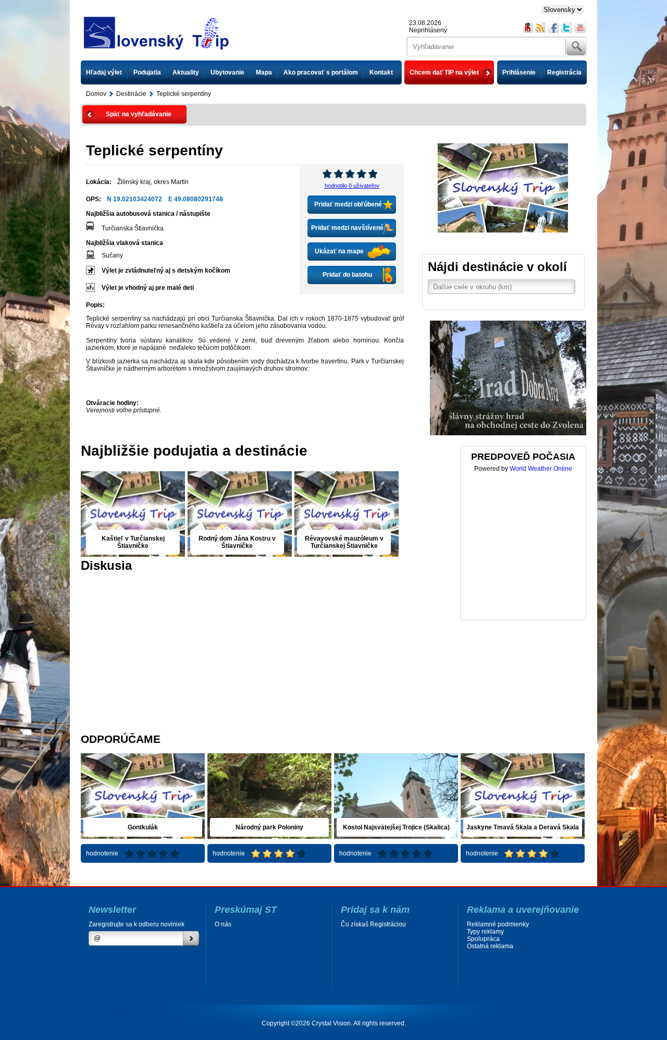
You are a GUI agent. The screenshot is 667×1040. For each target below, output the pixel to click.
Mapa (264, 72)
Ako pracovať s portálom (320, 72)
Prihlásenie (519, 72)
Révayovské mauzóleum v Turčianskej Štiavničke (344, 542)
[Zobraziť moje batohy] (528, 27)
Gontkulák (143, 827)
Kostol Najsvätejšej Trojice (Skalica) (396, 827)
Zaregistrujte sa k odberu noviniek (136, 924)
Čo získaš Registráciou (373, 924)
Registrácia (564, 72)
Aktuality (185, 72)
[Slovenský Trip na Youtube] (581, 27)
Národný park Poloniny (269, 827)
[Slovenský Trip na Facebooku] (554, 27)
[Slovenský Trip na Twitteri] (567, 27)
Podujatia (147, 72)
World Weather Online (541, 468)
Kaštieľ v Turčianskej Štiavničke (133, 542)
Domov (96, 93)
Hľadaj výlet (104, 72)
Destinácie (131, 93)
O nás (223, 924)
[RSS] (541, 27)
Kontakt (381, 72)
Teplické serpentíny (183, 93)
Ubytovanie (227, 72)
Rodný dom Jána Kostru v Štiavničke (237, 542)
